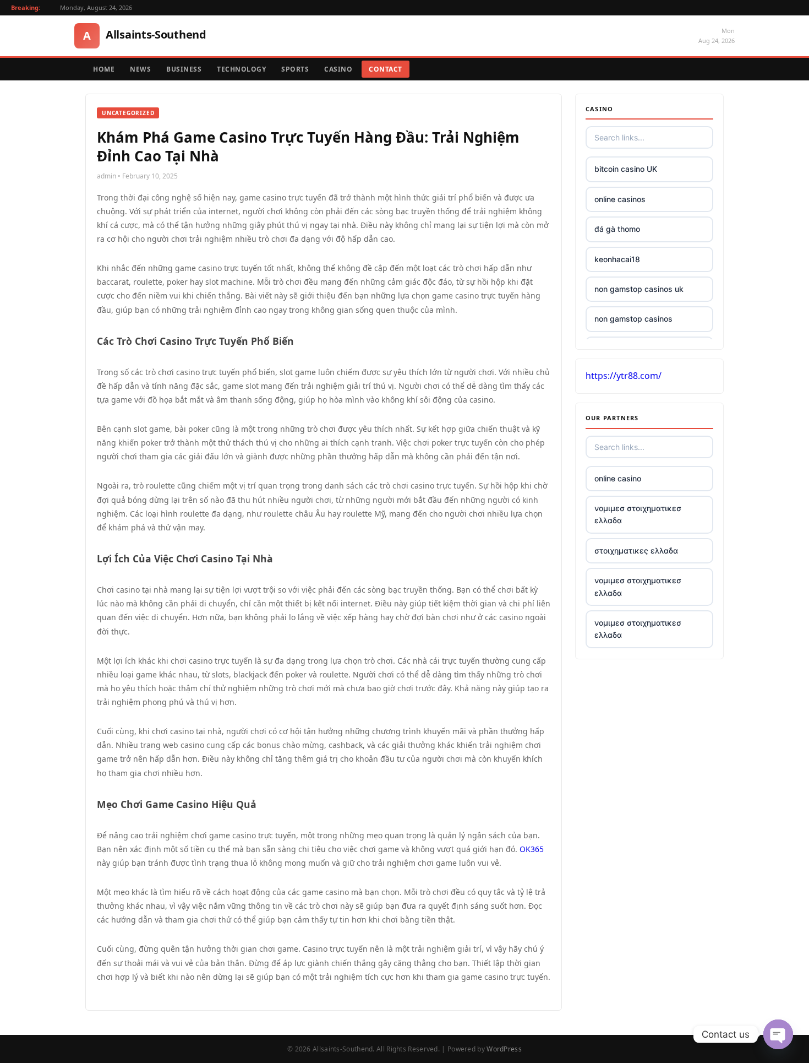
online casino (617, 478)
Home (103, 69)
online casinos (620, 199)
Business (183, 69)
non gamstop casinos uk (639, 289)
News (140, 69)
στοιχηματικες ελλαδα (636, 550)
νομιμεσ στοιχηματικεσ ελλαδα (637, 514)
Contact (385, 69)
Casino (338, 69)
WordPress (504, 1049)
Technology (241, 69)
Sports (295, 69)
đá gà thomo (617, 229)
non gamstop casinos (633, 318)
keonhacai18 (617, 259)
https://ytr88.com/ (624, 376)
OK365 (532, 849)
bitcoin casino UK (625, 168)
